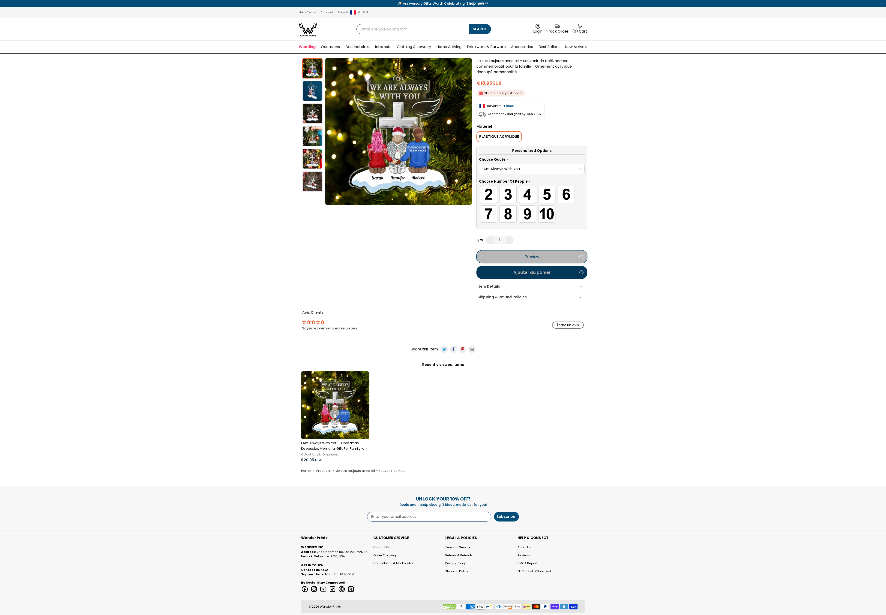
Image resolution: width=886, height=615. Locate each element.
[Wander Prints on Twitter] (351, 589)
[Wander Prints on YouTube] (323, 589)
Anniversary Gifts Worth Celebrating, (443, 3)
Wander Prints (330, 606)
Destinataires (357, 46)
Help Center (308, 12)
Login (537, 31)
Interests (383, 46)
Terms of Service (457, 547)
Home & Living (448, 46)
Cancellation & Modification (394, 563)
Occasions (330, 46)
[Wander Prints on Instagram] (314, 589)
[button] (532, 160)
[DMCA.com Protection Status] (449, 606)
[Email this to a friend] (472, 349)
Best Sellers (549, 46)
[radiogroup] (532, 205)
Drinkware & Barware (486, 46)
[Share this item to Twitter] (444, 349)
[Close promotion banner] (882, 3)
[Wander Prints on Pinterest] (341, 589)
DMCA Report (527, 563)
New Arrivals (576, 46)
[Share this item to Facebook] (453, 349)
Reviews (524, 555)
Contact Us (381, 547)
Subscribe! (506, 516)
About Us (524, 547)
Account (326, 12)
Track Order (557, 31)
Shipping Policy (456, 571)
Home (306, 470)
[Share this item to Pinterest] (462, 349)
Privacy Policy (455, 563)
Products (323, 470)
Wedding (307, 46)
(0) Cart (579, 31)
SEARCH (480, 29)
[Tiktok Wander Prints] (332, 589)
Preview (531, 256)
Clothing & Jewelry (414, 46)
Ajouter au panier (532, 272)
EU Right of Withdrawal (534, 571)
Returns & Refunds (459, 555)
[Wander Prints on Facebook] (304, 589)
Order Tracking (384, 555)
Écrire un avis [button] (568, 325)
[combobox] (412, 29)
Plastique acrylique (499, 136)
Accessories (522, 46)
